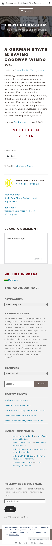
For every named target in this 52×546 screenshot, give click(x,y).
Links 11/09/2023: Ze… (22, 449)
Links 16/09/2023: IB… (22, 442)
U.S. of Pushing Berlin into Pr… (26, 464)
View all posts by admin (28, 183)
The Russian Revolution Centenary (20, 415)
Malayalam (13, 280)
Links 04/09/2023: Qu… (22, 456)
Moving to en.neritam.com (16, 400)
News (30, 166)
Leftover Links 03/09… (22, 462)
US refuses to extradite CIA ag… (29, 437)
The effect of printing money (17, 405)
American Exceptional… (23, 436)
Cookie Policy (14, 535)
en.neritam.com (26, 24)
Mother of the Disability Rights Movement (23, 421)
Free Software (19, 166)
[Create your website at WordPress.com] (26, 3)
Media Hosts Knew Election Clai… (29, 451)
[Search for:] (26, 384)
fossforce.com (21, 122)
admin (41, 70)
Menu (27, 11)
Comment (38, 259)
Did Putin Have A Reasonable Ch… (28, 457)
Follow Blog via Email (23, 483)
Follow (10, 509)
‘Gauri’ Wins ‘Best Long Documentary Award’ (24, 410)
